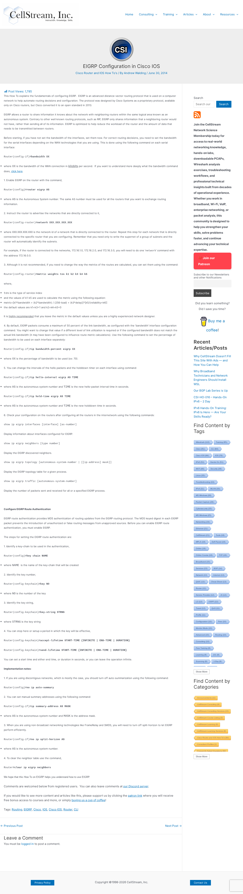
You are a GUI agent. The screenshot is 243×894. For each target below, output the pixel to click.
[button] (155, 14)
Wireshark (202, 442)
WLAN (215, 489)
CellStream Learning (207, 724)
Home (129, 14)
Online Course (204, 555)
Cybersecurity (204, 509)
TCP (223, 555)
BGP (218, 568)
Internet (218, 575)
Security (216, 469)
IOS (45, 809)
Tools (220, 535)
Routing (17, 809)
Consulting (146, 14)
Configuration (204, 621)
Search (198, 98)
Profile (200, 615)
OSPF (213, 602)
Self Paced (218, 542)
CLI (76, 809)
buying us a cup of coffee (88, 800)
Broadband (203, 562)
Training (168, 14)
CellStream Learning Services (211, 731)
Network (201, 575)
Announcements (206, 698)
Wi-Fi (200, 469)
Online (201, 548)
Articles (188, 14)
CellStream (202, 535)
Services (201, 568)
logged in (27, 844)
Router (67, 809)
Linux (200, 475)
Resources (227, 14)
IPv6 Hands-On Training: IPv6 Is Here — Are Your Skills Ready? (210, 412)
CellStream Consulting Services (213, 711)
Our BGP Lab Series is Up (211, 390)
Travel (200, 608)
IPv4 (200, 489)
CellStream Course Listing (210, 718)
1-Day (218, 661)
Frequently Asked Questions (211, 751)
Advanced (202, 635)
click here (17, 171)
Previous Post (11, 825)
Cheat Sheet (218, 582)
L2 (199, 602)
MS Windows (203, 495)
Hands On (216, 462)
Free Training (203, 648)
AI (223, 595)
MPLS (200, 542)
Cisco (37, 809)
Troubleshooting (205, 482)
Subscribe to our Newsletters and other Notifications (211, 276)
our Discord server (135, 786)
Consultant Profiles (207, 744)
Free (222, 621)
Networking (203, 522)
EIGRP (28, 809)
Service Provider (205, 595)
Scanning (201, 661)
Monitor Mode (204, 628)
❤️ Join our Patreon (206, 261)
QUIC (200, 582)
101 (216, 655)
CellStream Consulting (208, 704)
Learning (201, 655)
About (207, 14)
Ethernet (201, 528)
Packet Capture (205, 502)
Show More (201, 671)
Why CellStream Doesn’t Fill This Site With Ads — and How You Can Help (212, 360)
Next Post (173, 825)
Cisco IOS (55, 809)
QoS (215, 608)
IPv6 (200, 462)
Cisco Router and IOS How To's (96, 73)
